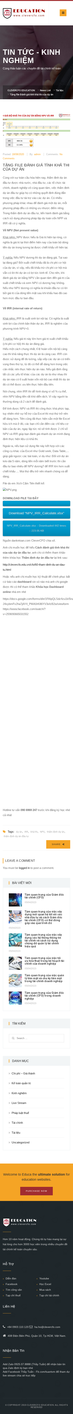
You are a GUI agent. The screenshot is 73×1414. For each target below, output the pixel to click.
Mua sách (45, 1289)
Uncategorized (20, 1142)
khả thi (34, 831)
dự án (19, 831)
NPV (42, 831)
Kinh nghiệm (19, 1093)
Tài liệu (16, 1132)
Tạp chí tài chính (49, 1295)
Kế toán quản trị (21, 1083)
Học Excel (45, 1284)
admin (37, 154)
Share (57, 844)
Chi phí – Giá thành (23, 1073)
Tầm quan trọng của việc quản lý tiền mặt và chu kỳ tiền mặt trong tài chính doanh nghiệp (44, 978)
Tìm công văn (14, 1289)
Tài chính (17, 1122)
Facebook (11, 1284)
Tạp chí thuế (13, 1295)
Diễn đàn (11, 1278)
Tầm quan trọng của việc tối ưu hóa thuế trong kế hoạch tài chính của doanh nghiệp (44, 961)
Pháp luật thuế (20, 1112)
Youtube (44, 1278)
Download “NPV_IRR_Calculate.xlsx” (36, 513)
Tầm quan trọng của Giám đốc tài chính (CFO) (44, 896)
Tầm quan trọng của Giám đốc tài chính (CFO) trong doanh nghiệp (44, 995)
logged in (24, 867)
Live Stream (19, 1102)
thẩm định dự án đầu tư (16, 836)
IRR (26, 831)
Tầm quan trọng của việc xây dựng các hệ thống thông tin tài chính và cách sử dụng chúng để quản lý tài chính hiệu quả (43, 940)
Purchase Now (36, 1191)
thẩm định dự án (55, 831)
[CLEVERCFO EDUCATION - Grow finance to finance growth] (24, 13)
